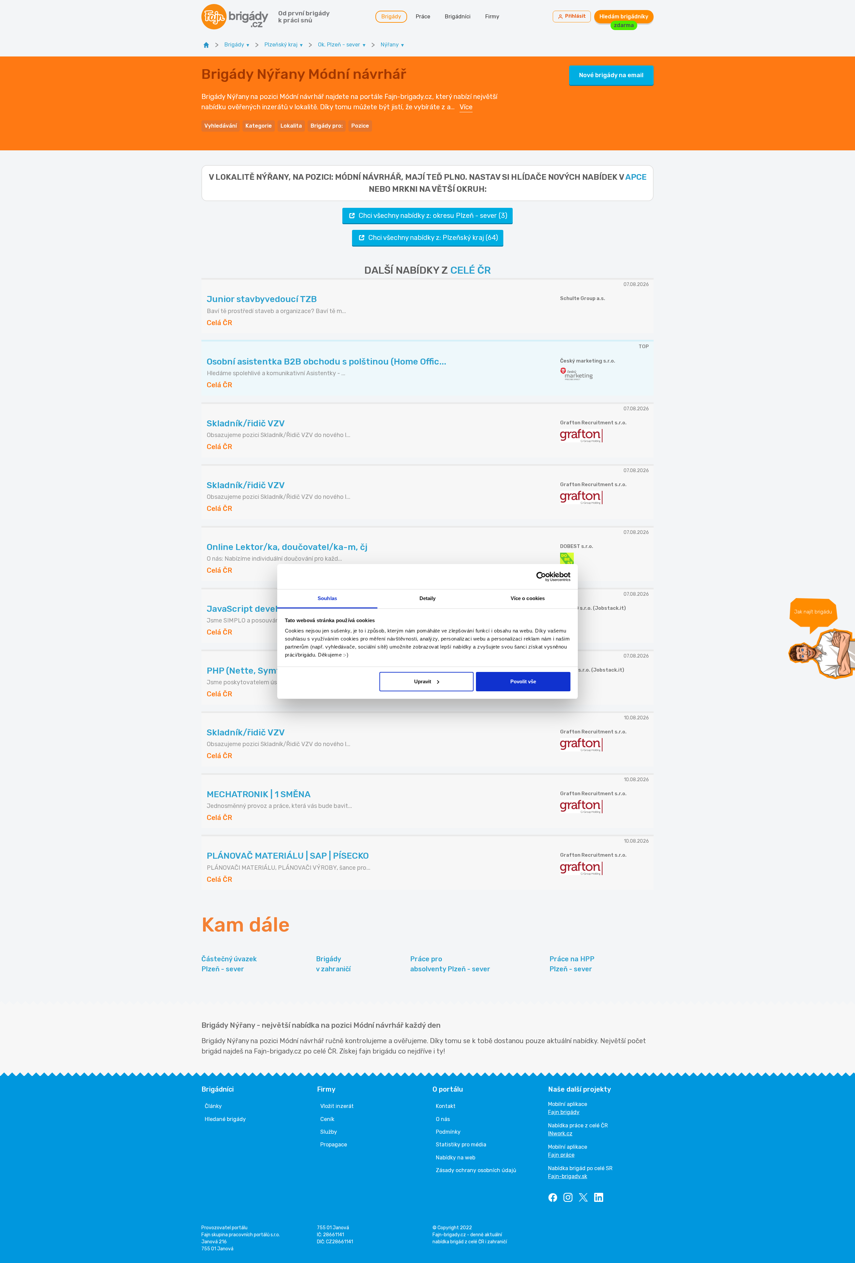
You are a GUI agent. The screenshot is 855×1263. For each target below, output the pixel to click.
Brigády (391, 16)
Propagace (333, 1144)
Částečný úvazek (229, 964)
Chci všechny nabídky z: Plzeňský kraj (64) (433, 238)
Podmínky (448, 1132)
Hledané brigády (225, 1119)
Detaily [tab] (427, 598)
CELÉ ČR (470, 270)
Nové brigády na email (611, 75)
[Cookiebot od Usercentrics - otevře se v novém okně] (541, 577)
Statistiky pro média (461, 1144)
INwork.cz (560, 1133)
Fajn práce (561, 1155)
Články (213, 1106)
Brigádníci (458, 16)
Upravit (422, 681)
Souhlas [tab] (327, 598)
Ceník (327, 1119)
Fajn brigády (563, 1112)
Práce (423, 16)
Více (466, 107)
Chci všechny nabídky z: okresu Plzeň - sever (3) (433, 216)
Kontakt (446, 1106)
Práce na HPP (571, 964)
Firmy (492, 16)
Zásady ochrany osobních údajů (476, 1170)
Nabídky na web (455, 1157)
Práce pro (450, 964)
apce (636, 177)
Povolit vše (523, 681)
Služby (328, 1132)
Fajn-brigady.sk (567, 1176)
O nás (443, 1119)
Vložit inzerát (337, 1106)
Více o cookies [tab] (528, 598)
